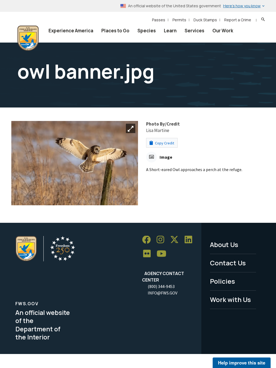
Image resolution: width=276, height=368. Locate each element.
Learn (170, 30)
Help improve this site (241, 362)
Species (146, 30)
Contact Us (228, 262)
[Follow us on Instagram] (162, 240)
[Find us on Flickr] (148, 254)
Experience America (71, 30)
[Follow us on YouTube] (163, 254)
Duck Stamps (205, 19)
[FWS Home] (28, 38)
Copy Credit (164, 143)
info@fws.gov (162, 293)
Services (194, 30)
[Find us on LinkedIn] (190, 240)
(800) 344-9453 (161, 286)
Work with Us (230, 299)
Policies (222, 281)
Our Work (222, 30)
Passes (158, 19)
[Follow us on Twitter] (176, 240)
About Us (224, 244)
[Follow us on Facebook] (148, 240)
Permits (179, 19)
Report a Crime (237, 19)
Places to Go (115, 30)
